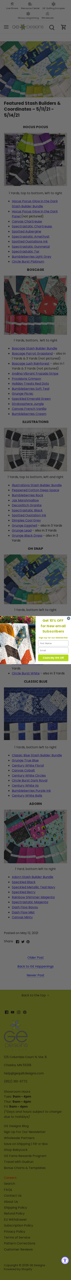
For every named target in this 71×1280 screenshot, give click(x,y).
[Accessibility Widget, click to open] (65, 1260)
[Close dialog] (68, 618)
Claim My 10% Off (53, 657)
